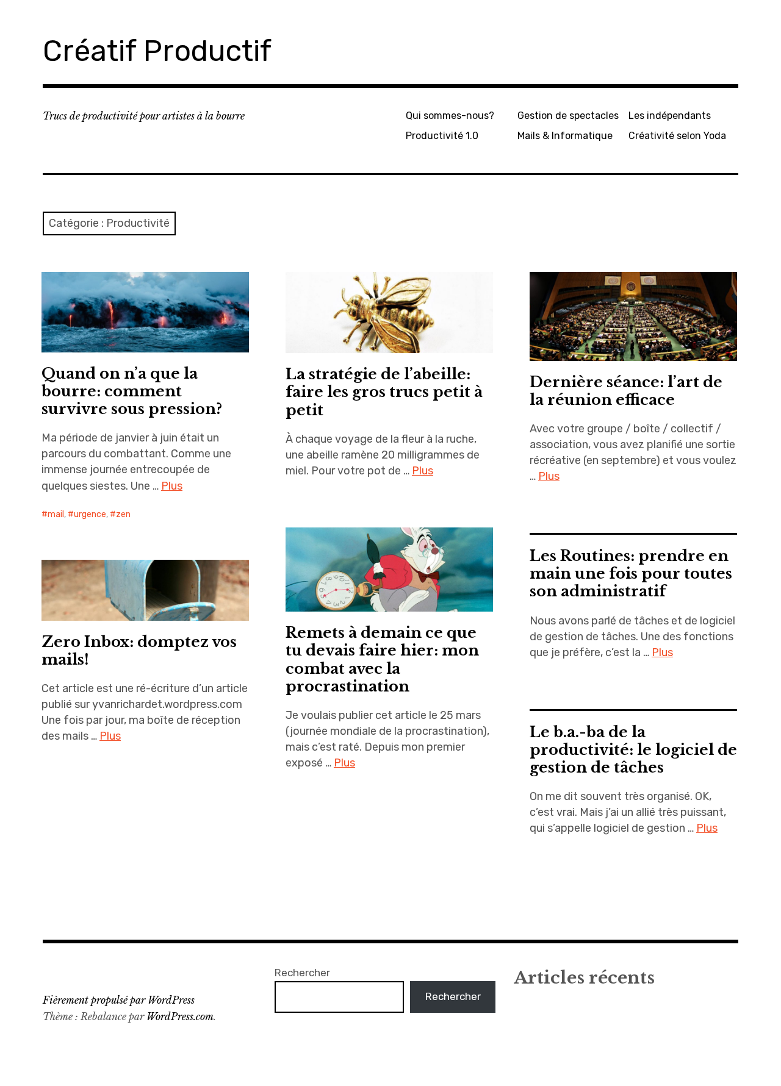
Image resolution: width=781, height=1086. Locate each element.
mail (56, 514)
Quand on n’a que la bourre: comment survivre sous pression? (131, 391)
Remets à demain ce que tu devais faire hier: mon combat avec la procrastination (382, 659)
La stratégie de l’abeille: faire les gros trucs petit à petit (384, 391)
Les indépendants (669, 115)
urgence (90, 514)
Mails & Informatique (565, 135)
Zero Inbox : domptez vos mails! (139, 650)
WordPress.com (180, 1016)
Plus (171, 486)
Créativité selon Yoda (677, 135)
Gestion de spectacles (568, 115)
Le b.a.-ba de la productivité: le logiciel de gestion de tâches (633, 749)
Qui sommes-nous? (450, 115)
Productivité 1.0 (442, 135)
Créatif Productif (157, 51)
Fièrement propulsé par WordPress (119, 1000)
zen (123, 514)
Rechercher (302, 972)
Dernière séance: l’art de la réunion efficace (626, 391)
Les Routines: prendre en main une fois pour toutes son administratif (631, 573)
